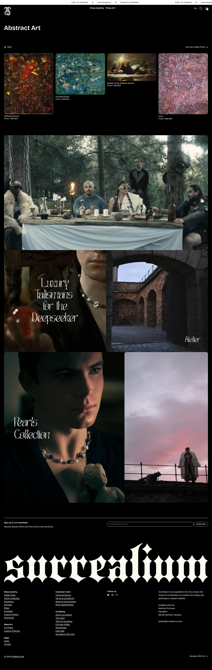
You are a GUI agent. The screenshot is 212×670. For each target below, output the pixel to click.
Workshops (61, 628)
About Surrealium (64, 615)
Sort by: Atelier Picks (195, 47)
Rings (6, 608)
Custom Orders (11, 614)
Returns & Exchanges (66, 601)
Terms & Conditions (65, 598)
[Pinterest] (108, 595)
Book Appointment (65, 605)
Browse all (9, 618)
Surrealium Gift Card (65, 634)
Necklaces (9, 601)
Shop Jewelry (97, 8)
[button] (201, 8)
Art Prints (8, 628)
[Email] (117, 595)
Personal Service (63, 595)
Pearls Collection (12, 598)
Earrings (8, 605)
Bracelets (8, 611)
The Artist (60, 618)
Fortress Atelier (63, 624)
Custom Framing (12, 631)
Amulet (7, 644)
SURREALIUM (17, 656)
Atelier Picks (10, 595)
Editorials (60, 631)
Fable (6, 641)
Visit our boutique (64, 621)
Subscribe (201, 524)
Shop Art (110, 8)
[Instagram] (112, 595)
